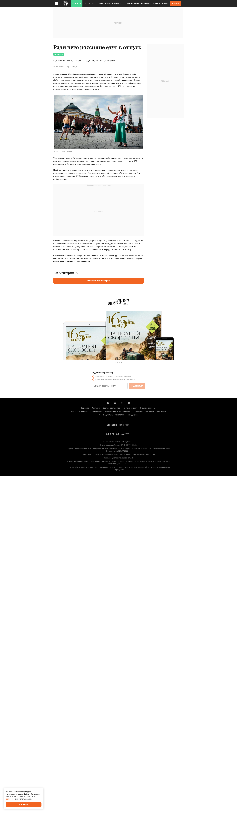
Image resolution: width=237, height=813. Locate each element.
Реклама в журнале (148, 408)
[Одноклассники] (122, 403)
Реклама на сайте (130, 408)
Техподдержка (132, 415)
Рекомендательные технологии (111, 415)
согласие (102, 376)
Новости (76, 3)
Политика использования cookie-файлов (149, 411)
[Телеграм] (129, 403)
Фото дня (97, 3)
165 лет (175, 3)
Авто (165, 3)
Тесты (86, 3)
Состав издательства (111, 408)
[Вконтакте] (115, 403)
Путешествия (131, 3)
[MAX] (108, 403)
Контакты (96, 408)
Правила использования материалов (86, 411)
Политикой (101, 379)
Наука (156, 3)
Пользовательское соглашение (117, 411)
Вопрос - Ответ (113, 3)
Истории (146, 3)
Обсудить (74, 67)
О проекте (85, 408)
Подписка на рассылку (102, 372)
